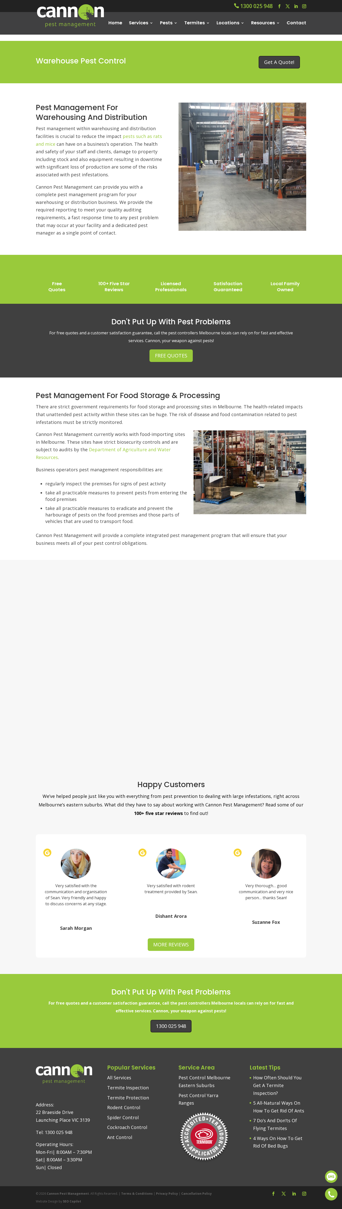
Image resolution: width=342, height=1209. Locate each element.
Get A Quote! (279, 62)
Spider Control (123, 1117)
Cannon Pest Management (68, 1193)
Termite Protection (128, 1097)
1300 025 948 (171, 1026)
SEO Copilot (72, 1201)
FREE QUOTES (171, 355)
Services (138, 23)
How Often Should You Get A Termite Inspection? (277, 1085)
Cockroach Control (127, 1127)
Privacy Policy (167, 1193)
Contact (296, 23)
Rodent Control (123, 1107)
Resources (263, 23)
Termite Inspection (128, 1088)
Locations (228, 23)
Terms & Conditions (137, 1193)
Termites (194, 23)
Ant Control (119, 1137)
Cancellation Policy (196, 1193)
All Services (119, 1078)
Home (115, 23)
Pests (166, 23)
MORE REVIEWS (171, 944)
